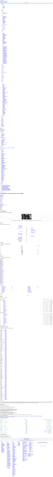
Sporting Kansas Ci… (5, 63)
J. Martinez (1, 197)
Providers (30, 446)
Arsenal (8, 442)
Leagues (2, 10)
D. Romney (21, 231)
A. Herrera (32, 230)
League (1, 129)
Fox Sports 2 (4, 90)
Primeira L (2, 125)
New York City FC (5, 50)
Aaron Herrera (29, 287)
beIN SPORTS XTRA (5, 101)
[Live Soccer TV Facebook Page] (25, 458)
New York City (4, 305)
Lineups (1, 208)
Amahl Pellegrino (3, 287)
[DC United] (1, 205)
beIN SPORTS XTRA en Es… (4, 168)
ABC (3, 84)
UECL (2, 120)
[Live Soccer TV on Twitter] (25, 459)
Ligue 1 (3, 20)
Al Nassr (8, 448)
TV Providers (18, 441)
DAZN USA (4, 94)
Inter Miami (4, 301)
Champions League (5, 16)
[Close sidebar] (0, 191)
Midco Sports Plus (14, 469)
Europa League (2, 444)
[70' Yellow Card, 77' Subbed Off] (1, 268)
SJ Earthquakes (8, 461)
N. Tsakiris (21, 227)
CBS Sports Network (5, 87)
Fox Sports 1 (4, 89)
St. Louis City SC (5, 58)
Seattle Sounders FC (5, 322)
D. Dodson (34, 230)
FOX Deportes (4, 97)
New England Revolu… (5, 48)
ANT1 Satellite (4, 100)
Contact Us (30, 449)
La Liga (3, 18)
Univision (14, 457)
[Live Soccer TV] (2, 0)
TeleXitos (14, 474)
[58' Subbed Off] (2, 278)
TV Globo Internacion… (14, 455)
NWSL (2, 443)
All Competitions (3, 29)
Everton (8, 444)
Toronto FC (4, 52)
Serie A (2, 123)
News (2, 117)
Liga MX (2, 452)
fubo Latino (4, 107)
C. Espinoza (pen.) (19, 228)
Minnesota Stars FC (5, 61)
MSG (2, 176)
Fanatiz (2, 150)
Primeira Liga (2, 145)
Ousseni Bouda (3, 288)
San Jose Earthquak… (5, 57)
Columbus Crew (4, 309)
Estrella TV (2, 171)
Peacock (3, 98)
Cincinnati (8, 452)
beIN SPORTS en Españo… (5, 92)
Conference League (5, 17)
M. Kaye (19, 233)
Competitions (1, 137)
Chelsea (3, 33)
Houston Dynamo (5, 313)
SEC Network (4, 112)
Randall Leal (29, 289)
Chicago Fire (4, 302)
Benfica (3, 40)
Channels (2, 65)
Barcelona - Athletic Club (25, 447)
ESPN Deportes (14, 447)
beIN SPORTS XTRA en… (14, 462)
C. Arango (1, 196)
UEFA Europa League (3, 144)
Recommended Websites (30, 447)
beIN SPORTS (2, 151)
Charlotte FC (4, 49)
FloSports (2, 172)
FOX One (4, 106)
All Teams (2, 64)
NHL (32, 451)
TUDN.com (14, 475)
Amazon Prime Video (5, 99)
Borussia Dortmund (5, 42)
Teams (2, 30)
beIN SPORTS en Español (4, 158)
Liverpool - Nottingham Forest (25, 450)
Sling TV (19, 442)
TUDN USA (4, 93)
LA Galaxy (9, 464)
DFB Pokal (4, 22)
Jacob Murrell (29, 288)
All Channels (2, 116)
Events (1, 207)
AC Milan (4, 39)
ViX (3, 115)
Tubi (3, 114)
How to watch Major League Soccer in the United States (8, 416)
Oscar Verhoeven (3, 289)
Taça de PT (2, 126)
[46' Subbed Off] (1, 276)
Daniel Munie (3, 291)
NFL (31, 451)
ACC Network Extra (15, 458)
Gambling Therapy (44, 442)
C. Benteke (32, 229)
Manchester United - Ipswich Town (25, 453)
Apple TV (2, 157)
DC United (4, 51)
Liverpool (8, 443)
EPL (1, 122)
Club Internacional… (5, 47)
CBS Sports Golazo (5, 103)
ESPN (3, 86)
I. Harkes (21, 233)
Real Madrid (4, 37)
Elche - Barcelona (26, 445)
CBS (3, 85)
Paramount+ (19, 444)
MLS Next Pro (4, 109)
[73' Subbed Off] (1, 277)
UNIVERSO (4, 96)
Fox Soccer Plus (4, 88)
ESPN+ (2, 156)
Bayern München (4, 41)
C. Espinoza (21, 241)
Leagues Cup (4, 25)
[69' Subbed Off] (1, 266)
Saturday (3, 7)
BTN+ (13, 463)
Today (3, 6)
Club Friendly (4, 28)
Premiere (3, 111)
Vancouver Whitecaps (5, 314)
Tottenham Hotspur (4, 35)
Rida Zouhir (29, 286)
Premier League (3, 141)
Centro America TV (15, 464)
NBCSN (2, 161)
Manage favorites (2, 130)
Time (3, 129)
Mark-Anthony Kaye (4, 286)
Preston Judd (3, 292)
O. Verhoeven (18, 239)
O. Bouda (19, 238)
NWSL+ (2, 177)
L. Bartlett (32, 235)
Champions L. (2, 119)
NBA (29, 451)
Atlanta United (9, 458)
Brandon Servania (30, 292)
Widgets (30, 443)
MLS (2, 121)
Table (0, 209)
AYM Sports (2, 167)
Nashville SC (8, 450)
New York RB (4, 306)
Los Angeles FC (9, 460)
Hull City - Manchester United (25, 442)
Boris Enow (29, 291)
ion (1, 174)
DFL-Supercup (4, 21)
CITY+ (3, 104)
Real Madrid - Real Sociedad (25, 446)
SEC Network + (14, 473)
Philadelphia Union (5, 53)
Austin (8, 467)
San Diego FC (4, 62)
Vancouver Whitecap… (5, 56)
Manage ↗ (4, 137)
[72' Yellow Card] (1, 279)
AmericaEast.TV (3, 166)
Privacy (30, 444)
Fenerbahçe (4, 43)
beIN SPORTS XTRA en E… (6, 102)
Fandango (4, 105)
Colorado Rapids (5, 318)
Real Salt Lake (4, 59)
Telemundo (4, 95)
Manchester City (4, 34)
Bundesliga (4, 19)
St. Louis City (4, 317)
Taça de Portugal (3, 449)
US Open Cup (4, 13)
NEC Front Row (4, 110)
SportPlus (4, 113)
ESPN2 (13, 446)
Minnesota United (5, 321)
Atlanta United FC (5, 54)
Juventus (3, 38)
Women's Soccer (31, 442)
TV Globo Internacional (3, 162)
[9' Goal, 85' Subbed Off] (2, 270)
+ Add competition (3, 138)
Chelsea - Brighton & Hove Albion (25, 451)
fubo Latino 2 (14, 468)
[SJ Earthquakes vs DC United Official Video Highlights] (26, 219)
